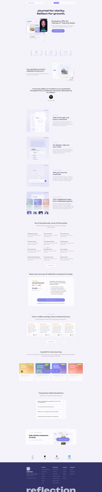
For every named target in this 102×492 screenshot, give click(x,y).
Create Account (44, 471)
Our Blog (43, 478)
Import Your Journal (56, 476)
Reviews (43, 480)
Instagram (64, 474)
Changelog (55, 471)
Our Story (43, 476)
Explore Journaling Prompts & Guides (51, 370)
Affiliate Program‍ (56, 482)
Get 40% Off (56, 2)
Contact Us (65, 478)
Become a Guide (55, 480)
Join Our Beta (55, 474)
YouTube (64, 469)
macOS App (72, 474)
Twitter (64, 476)
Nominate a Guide (56, 478)
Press (43, 482)
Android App (72, 471)
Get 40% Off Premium (58, 30)
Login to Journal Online (46, 469)
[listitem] (32, 329)
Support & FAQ (55, 469)
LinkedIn (64, 471)
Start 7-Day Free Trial (51, 299)
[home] (31, 2)
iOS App (71, 469)
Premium (43, 474)
